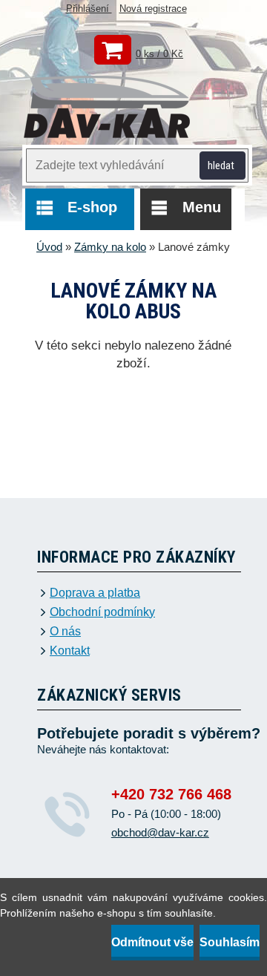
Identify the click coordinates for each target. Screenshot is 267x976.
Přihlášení (89, 8)
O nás (65, 632)
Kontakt (70, 651)
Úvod (49, 246)
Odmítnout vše (152, 942)
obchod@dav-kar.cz (160, 832)
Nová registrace (153, 8)
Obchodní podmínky (102, 612)
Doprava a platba (95, 593)
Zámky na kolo (110, 246)
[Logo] (107, 108)
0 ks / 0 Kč (159, 53)
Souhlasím (230, 942)
